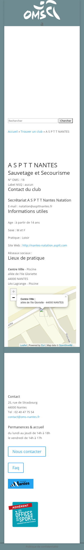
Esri (43, 345)
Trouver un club (32, 131)
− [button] (13, 297)
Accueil (13, 131)
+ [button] (13, 291)
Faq (15, 467)
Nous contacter (26, 451)
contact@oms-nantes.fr (24, 417)
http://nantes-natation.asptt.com (44, 245)
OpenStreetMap (67, 345)
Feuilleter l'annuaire (30, 47)
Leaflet (23, 345)
